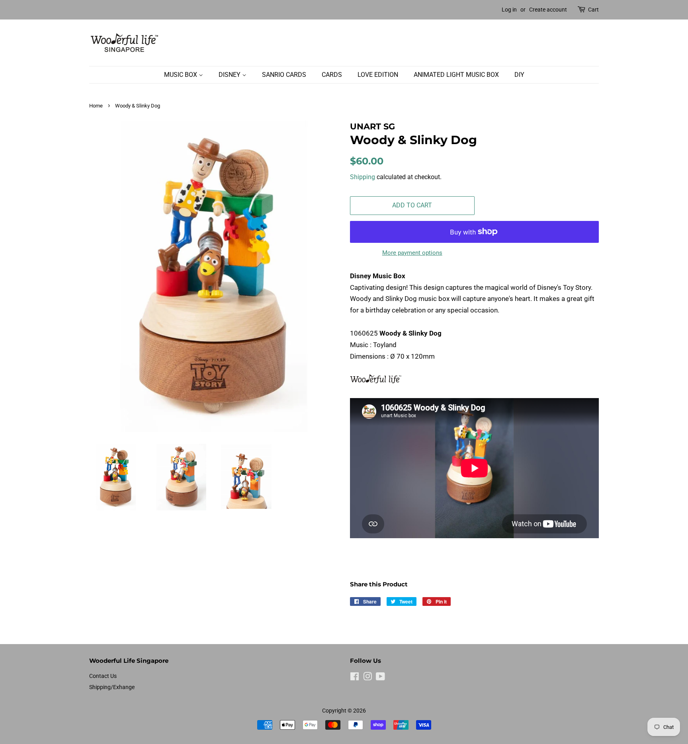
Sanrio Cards (284, 74)
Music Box (181, 74)
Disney (230, 74)
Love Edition (378, 74)
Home (96, 106)
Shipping (362, 177)
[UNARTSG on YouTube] (380, 678)
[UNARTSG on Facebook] (354, 678)
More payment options (412, 252)
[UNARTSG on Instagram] (367, 678)
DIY (519, 74)
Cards (332, 74)
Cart (593, 9)
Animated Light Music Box (456, 74)
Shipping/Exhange (112, 687)
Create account (548, 9)
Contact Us (103, 676)
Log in (509, 9)
